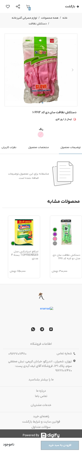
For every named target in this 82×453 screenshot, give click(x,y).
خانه (65, 18)
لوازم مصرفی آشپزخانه (24, 18)
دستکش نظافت (38, 24)
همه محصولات (49, 18)
